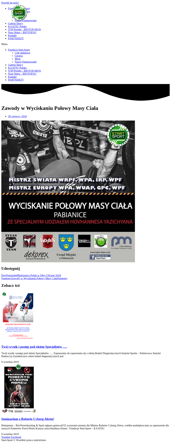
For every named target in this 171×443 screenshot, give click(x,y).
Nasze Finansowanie (26, 61)
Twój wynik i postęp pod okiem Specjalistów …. (34, 346)
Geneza (19, 55)
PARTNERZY (16, 38)
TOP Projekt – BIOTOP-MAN (24, 29)
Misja (18, 58)
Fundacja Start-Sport (19, 49)
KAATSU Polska (17, 26)
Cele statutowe (22, 52)
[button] (85, 44)
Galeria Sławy (15, 23)
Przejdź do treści (10, 2)
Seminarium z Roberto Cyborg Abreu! (27, 419)
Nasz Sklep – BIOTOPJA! (22, 32)
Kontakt (12, 35)
